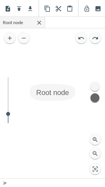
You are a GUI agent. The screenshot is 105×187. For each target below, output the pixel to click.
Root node (52, 92)
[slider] (8, 100)
